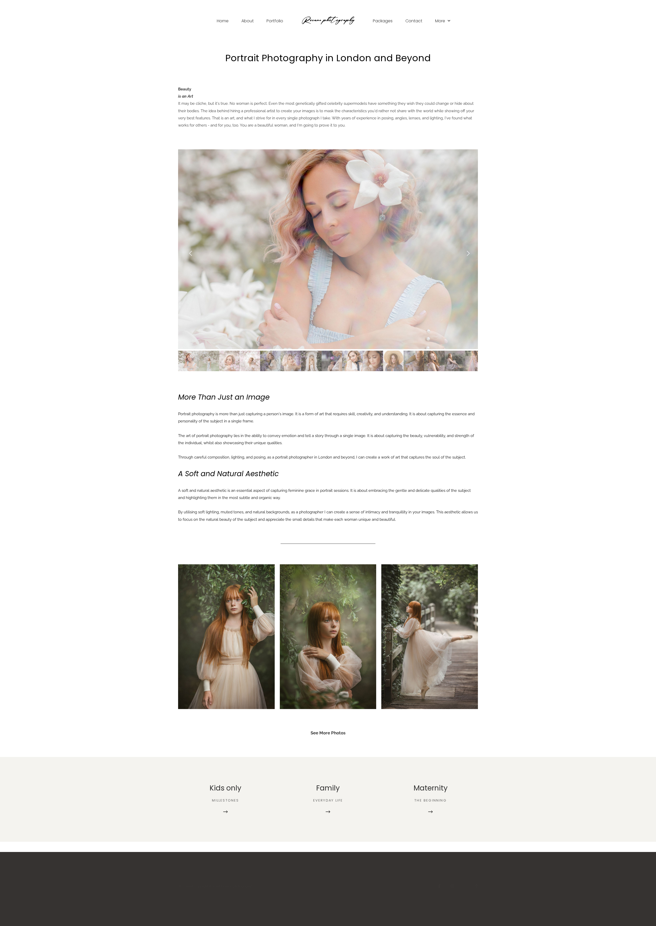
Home (223, 21)
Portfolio (274, 21)
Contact (413, 21)
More (440, 21)
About (247, 21)
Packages (383, 21)
